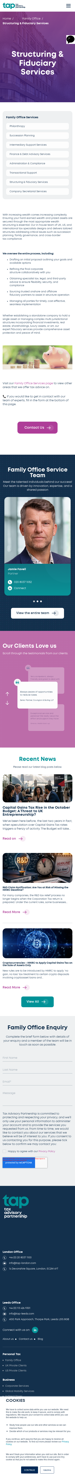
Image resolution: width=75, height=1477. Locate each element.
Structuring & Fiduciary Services (29, 182)
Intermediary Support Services (28, 145)
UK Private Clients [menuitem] (16, 1365)
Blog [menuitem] (40, 1339)
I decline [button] (47, 1469)
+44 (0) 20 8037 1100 (20, 1257)
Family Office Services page (33, 383)
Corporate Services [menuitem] (17, 1386)
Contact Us (34, 427)
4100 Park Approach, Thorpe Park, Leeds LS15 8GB (39, 1319)
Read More (12, 912)
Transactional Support (23, 173)
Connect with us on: (16, 1330)
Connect (20, 588)
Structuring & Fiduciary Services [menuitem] (25, 23)
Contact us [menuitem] (25, 1339)
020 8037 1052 (23, 582)
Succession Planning (22, 135)
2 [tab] (37, 601)
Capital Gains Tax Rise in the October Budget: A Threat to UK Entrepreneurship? (36, 811)
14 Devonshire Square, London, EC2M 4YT (33, 1269)
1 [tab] (34, 601)
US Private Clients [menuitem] (15, 1370)
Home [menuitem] (7, 18)
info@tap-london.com (22, 1263)
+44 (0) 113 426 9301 (19, 1308)
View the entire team (33, 613)
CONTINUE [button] (29, 1469)
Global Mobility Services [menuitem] (19, 1391)
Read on (10, 838)
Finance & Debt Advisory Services (30, 154)
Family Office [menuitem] (31, 18)
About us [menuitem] (8, 1339)
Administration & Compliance (27, 163)
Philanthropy (17, 126)
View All (33, 1001)
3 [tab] (41, 601)
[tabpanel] (37, 546)
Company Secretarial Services (28, 191)
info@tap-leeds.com (21, 1314)
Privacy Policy (47, 1151)
